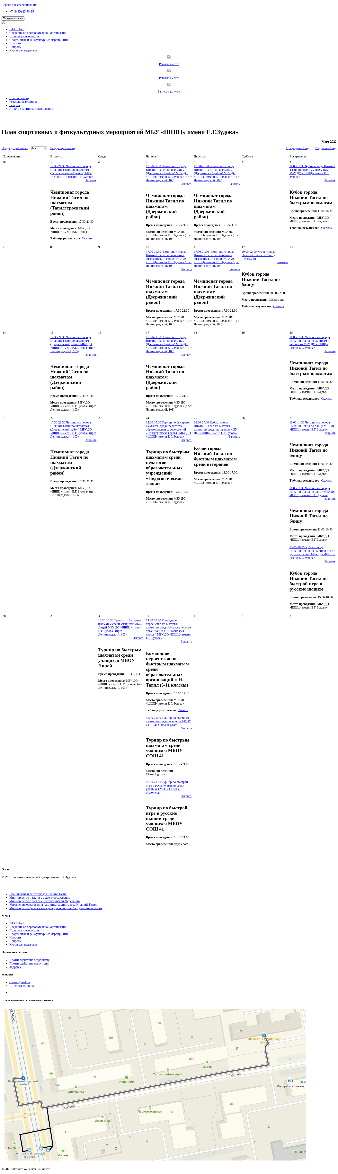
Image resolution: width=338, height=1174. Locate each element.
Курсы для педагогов (23, 50)
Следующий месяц (62, 148)
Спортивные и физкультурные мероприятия (38, 39)
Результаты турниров (23, 101)
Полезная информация (24, 36)
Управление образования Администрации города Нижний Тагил (53, 904)
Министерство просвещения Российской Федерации (44, 901)
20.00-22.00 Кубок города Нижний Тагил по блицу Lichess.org (258, 255)
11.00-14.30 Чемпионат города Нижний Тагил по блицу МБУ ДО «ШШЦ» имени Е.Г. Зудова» (312, 426)
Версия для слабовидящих (19, 4)
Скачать (87, 238)
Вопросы (15, 47)
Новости (15, 43)
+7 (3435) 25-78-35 (21, 11)
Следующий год (325, 148)
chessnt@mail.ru (19, 982)
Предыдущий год (297, 148)
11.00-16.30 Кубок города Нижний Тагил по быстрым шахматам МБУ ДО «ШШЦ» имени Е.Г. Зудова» (312, 171)
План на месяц (19, 98)
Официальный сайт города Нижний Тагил (38, 894)
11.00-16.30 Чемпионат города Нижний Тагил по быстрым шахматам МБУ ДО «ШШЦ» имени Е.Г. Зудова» (309, 342)
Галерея (14, 105)
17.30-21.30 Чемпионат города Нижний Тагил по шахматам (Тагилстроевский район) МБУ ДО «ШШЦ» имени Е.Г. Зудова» (72, 171)
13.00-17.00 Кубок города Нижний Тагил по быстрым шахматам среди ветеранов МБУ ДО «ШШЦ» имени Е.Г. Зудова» (215, 428)
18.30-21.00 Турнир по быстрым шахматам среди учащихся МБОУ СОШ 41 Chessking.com (168, 721)
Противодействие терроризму (29, 960)
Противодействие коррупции (29, 963)
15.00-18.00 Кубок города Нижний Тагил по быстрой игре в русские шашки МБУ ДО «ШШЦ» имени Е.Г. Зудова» (312, 552)
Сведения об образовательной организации (38, 32)
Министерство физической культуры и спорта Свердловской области (55, 908)
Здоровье (15, 967)
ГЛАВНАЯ (16, 29)
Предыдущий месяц (15, 148)
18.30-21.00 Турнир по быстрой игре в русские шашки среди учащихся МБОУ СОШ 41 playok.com (167, 787)
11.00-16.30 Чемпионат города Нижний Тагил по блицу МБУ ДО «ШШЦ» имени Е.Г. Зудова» (312, 491)
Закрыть (90, 180)
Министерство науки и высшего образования (39, 897)
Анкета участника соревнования (31, 108)
